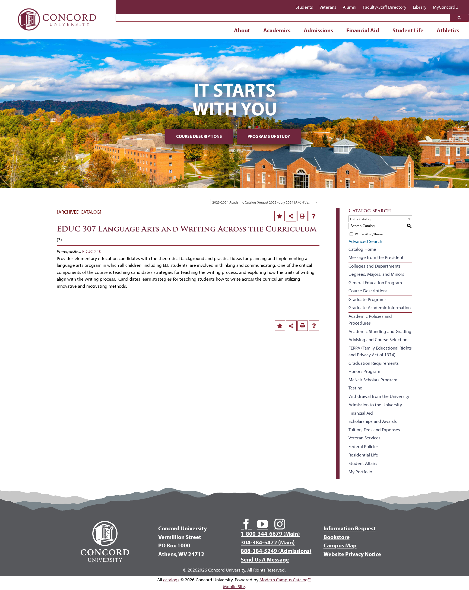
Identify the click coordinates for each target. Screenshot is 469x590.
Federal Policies (363, 446)
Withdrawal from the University (378, 396)
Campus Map (340, 545)
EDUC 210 (92, 251)
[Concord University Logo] (57, 6)
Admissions (318, 30)
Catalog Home (362, 249)
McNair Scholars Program (372, 379)
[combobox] (265, 202)
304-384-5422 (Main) (268, 542)
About (242, 30)
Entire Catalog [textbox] (360, 219)
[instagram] (279, 524)
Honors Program (364, 371)
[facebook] (246, 524)
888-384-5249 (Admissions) (276, 550)
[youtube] (262, 524)
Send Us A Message (265, 559)
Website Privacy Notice (352, 553)
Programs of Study (269, 136)
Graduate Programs (367, 299)
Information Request (350, 528)
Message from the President (376, 257)
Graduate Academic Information (379, 307)
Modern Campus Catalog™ (285, 579)
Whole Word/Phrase (369, 234)
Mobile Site (234, 586)
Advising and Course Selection (377, 339)
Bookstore (337, 536)
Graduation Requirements (373, 363)
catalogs (171, 579)
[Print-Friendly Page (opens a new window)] (302, 216)
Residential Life (363, 455)
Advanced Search (365, 241)
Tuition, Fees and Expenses (374, 429)
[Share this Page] (291, 216)
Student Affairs (362, 463)
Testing (355, 388)
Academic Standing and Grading (379, 331)
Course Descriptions (199, 136)
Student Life (407, 30)
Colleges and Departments (374, 266)
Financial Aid (362, 30)
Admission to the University (375, 404)
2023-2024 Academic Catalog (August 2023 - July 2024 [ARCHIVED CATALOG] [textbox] (265, 202)
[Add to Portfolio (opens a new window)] (279, 216)
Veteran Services (364, 437)
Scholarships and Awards (372, 421)
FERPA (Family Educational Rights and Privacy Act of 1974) (380, 351)
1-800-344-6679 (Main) (270, 533)
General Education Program (375, 282)
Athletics (448, 30)
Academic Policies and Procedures (370, 319)
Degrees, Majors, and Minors (376, 274)
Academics (276, 30)
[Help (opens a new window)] (314, 216)
